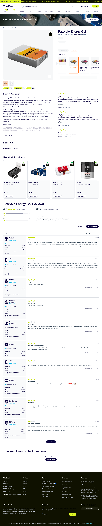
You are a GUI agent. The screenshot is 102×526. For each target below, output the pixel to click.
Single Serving (63, 50)
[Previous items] (57, 63)
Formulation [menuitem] (66, 219)
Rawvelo (14, 28)
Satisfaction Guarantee (11, 149)
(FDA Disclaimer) (90, 523)
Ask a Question (52, 460)
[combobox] (47, 6)
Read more (8, 135)
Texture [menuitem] (58, 219)
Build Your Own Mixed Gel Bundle (43, 1)
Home (5, 28)
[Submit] (23, 6)
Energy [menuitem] (52, 219)
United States (89, 508)
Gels (9, 28)
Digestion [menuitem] (45, 219)
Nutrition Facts (8, 143)
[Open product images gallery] (49, 76)
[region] (51, 1)
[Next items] (98, 63)
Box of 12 (74, 50)
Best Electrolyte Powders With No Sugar (69, 1)
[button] (80, 34)
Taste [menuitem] (39, 219)
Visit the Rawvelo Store (64, 34)
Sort (86, 234)
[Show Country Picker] (19, 1)
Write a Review (94, 227)
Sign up (72, 514)
